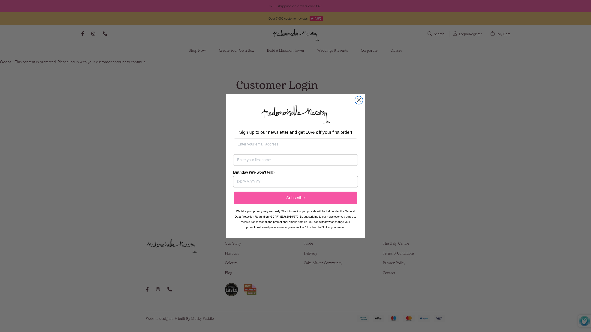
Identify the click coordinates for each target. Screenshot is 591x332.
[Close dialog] (359, 100)
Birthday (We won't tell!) (253, 172)
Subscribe (295, 198)
